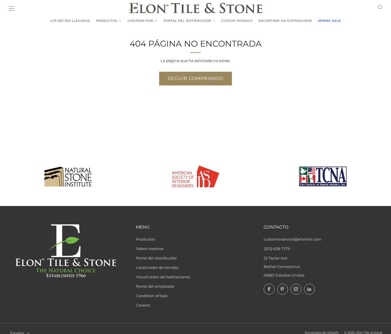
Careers (143, 305)
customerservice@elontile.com (292, 239)
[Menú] (11, 8)
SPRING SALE (329, 21)
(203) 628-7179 (277, 248)
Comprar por (140, 21)
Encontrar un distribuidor (285, 21)
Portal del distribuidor (187, 21)
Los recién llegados (70, 21)
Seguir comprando (195, 78)
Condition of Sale (152, 295)
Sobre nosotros (149, 248)
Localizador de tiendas (157, 267)
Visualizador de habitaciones (163, 277)
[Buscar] (380, 7)
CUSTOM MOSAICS (236, 21)
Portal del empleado (155, 286)
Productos (106, 21)
